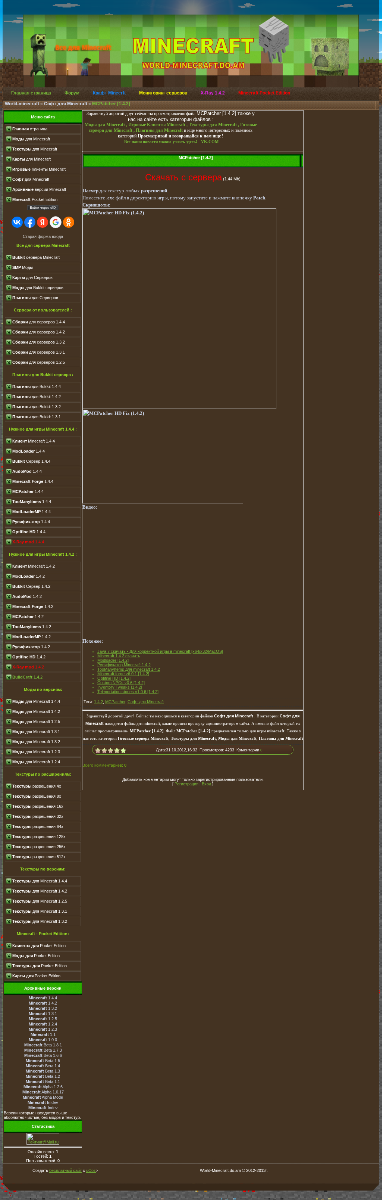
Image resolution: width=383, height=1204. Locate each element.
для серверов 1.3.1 (38, 352)
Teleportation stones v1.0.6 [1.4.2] (127, 691)
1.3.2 (43, 1008)
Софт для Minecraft (146, 701)
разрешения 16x (37, 806)
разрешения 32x (37, 816)
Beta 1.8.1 (43, 1045)
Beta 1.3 (43, 1071)
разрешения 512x (39, 856)
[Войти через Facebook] (29, 222)
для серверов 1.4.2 (38, 332)
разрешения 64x (37, 826)
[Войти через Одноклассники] (68, 222)
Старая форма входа (43, 236)
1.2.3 (43, 1029)
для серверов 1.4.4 (38, 322)
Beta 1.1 (43, 1081)
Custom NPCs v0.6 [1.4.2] (121, 682)
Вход (206, 784)
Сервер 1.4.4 (31, 461)
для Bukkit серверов (37, 287)
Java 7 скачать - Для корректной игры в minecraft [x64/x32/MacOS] (160, 651)
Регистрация (186, 784)
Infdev (43, 1102)
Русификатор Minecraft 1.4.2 (124, 664)
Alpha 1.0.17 (43, 1092)
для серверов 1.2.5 (38, 362)
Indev (43, 1107)
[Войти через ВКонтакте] (17, 222)
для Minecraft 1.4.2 (36, 711)
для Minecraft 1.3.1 (36, 731)
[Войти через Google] (56, 222)
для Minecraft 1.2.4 (36, 762)
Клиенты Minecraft (39, 169)
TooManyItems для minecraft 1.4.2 (128, 669)
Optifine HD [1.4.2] (114, 678)
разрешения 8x (36, 796)
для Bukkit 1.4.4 (36, 386)
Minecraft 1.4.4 (33, 441)
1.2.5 (43, 1019)
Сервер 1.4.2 (31, 586)
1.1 (43, 1034)
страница (29, 129)
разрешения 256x (39, 846)
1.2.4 (43, 1024)
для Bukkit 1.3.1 (36, 417)
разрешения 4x (36, 786)
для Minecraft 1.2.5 (36, 721)
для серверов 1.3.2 (38, 342)
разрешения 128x (39, 836)
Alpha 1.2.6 (43, 1086)
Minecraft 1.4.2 (33, 566)
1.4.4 (28, 451)
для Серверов (32, 277)
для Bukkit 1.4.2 (36, 396)
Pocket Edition (34, 199)
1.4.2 (28, 576)
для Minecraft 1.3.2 (36, 741)
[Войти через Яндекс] (42, 222)
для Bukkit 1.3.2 (36, 406)
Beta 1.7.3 (43, 1050)
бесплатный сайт (65, 1170)
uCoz (91, 1170)
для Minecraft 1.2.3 (36, 752)
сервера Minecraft (36, 257)
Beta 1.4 (43, 1066)
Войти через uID (43, 208)
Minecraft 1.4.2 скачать (118, 656)
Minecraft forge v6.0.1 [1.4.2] (123, 673)
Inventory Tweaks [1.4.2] (119, 687)
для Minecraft (31, 139)
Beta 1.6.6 (43, 1055)
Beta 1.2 (43, 1076)
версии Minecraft (39, 189)
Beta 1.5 (43, 1060)
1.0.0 (43, 1039)
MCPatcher (115, 701)
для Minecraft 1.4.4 (36, 701)
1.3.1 (43, 1013)
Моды (22, 267)
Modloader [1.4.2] (113, 660)
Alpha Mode (43, 1097)
